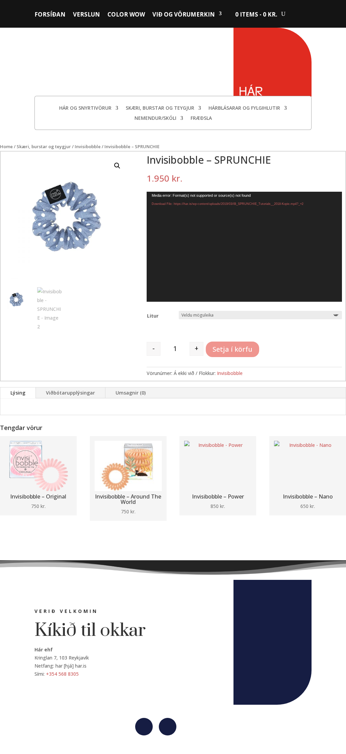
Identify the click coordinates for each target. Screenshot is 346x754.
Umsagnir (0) (131, 392)
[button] (117, 166)
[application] (244, 246)
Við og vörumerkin (183, 14)
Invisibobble (88, 146)
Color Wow (126, 14)
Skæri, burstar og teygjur (160, 108)
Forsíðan (50, 14)
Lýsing (17, 392)
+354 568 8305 (62, 674)
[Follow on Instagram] (167, 726)
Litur (152, 316)
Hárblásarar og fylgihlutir (244, 108)
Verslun (86, 14)
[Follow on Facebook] (144, 726)
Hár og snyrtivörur (85, 108)
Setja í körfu (232, 349)
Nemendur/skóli (155, 118)
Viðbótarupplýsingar (70, 392)
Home (6, 146)
